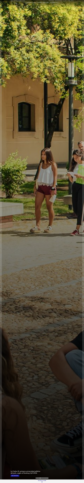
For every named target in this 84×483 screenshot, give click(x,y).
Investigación (46, 2)
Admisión (40, 2)
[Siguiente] (83, 239)
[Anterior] (1, 239)
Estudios (34, 2)
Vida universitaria (54, 2)
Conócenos (29, 2)
